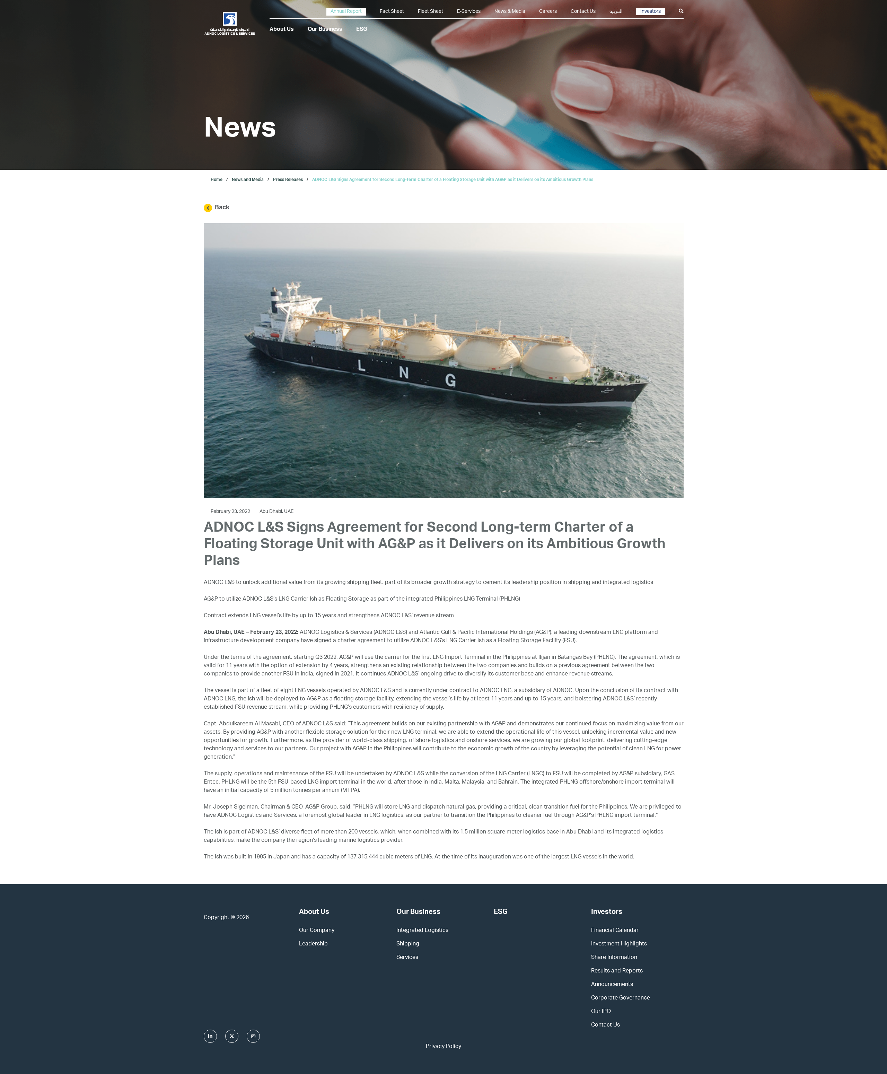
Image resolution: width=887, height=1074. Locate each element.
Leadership (313, 944)
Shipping (407, 944)
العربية (615, 11)
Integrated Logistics (422, 931)
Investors (650, 11)
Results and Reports (617, 971)
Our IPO (601, 1012)
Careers (548, 11)
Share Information (614, 958)
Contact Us (583, 11)
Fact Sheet (392, 11)
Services (407, 958)
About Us (282, 30)
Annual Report (346, 11)
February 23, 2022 (231, 511)
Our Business (325, 30)
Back (222, 208)
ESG (361, 30)
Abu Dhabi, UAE (276, 511)
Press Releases (288, 180)
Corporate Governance (620, 998)
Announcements (612, 985)
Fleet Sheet (430, 11)
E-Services (469, 11)
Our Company (316, 931)
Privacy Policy (443, 1047)
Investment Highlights (619, 944)
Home (216, 180)
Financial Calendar (615, 931)
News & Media (509, 11)
